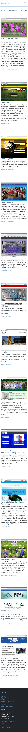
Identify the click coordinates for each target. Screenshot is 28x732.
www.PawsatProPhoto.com (8, 575)
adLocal (3, 696)
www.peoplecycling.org (7, 169)
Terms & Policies (5, 727)
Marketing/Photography (7, 701)
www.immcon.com (6, 364)
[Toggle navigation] (25, 3)
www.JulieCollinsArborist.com (9, 70)
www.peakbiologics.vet (7, 623)
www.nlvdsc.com (5, 466)
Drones (3, 699)
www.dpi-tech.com (6, 270)
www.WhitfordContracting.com (9, 675)
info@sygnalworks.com (7, 721)
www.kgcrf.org (5, 417)
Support (3, 705)
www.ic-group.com (6, 316)
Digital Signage (5, 698)
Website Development (7, 706)
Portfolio (3, 703)
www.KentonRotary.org (7, 221)
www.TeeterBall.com (6, 123)
